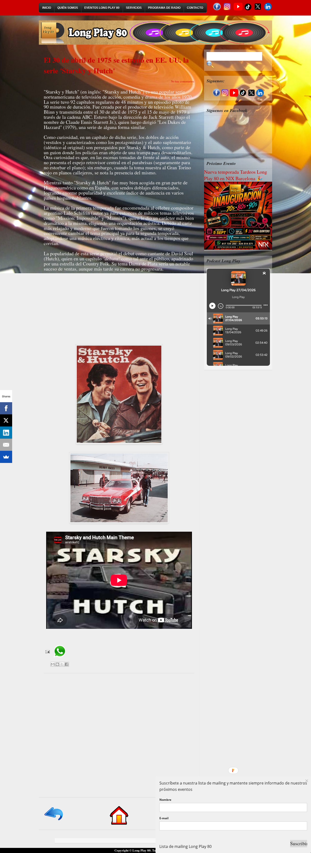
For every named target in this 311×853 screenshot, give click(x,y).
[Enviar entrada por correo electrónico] (47, 651)
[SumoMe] (6, 457)
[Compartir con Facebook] (66, 664)
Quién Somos (67, 7)
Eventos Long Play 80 (102, 7)
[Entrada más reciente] (54, 820)
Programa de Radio (164, 7)
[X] (6, 420)
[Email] (6, 445)
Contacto (195, 7)
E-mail (164, 818)
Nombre (165, 800)
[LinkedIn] (6, 432)
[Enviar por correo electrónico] (52, 664)
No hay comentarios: (182, 81)
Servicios (134, 7)
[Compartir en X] (62, 664)
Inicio (46, 7)
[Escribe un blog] (57, 664)
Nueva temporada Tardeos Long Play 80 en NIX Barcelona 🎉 (235, 175)
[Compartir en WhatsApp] (60, 659)
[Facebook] (6, 408)
